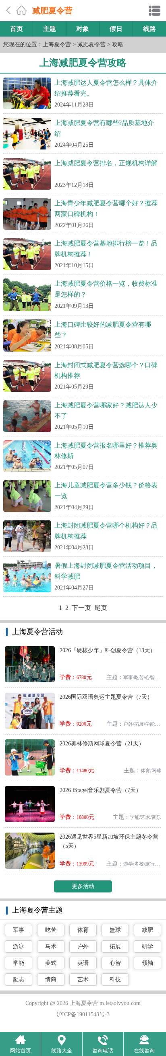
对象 (82, 28)
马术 (50, 946)
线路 (149, 28)
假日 (116, 28)
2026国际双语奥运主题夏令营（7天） (106, 697)
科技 (115, 979)
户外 (83, 946)
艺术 (83, 979)
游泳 (18, 946)
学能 (18, 963)
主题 (49, 28)
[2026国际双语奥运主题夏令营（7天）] (30, 696)
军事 (18, 930)
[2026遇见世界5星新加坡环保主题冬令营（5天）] (30, 836)
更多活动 (83, 886)
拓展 (115, 946)
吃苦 (50, 930)
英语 (83, 963)
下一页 (81, 607)
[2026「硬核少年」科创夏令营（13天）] (30, 649)
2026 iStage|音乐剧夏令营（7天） (100, 790)
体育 (83, 930)
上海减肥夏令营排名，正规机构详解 (106, 163)
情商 (50, 979)
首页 (16, 28)
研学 (147, 946)
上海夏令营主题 (37, 910)
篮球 (115, 930)
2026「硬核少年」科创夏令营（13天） (108, 650)
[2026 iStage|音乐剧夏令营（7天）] (30, 789)
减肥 (147, 930)
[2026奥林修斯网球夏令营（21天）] (30, 742)
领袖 (147, 963)
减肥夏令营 (91, 44)
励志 (18, 979)
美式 (50, 963)
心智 (115, 963)
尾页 (100, 607)
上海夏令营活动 (37, 632)
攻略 (117, 44)
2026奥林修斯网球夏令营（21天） (102, 744)
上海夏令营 (57, 44)
